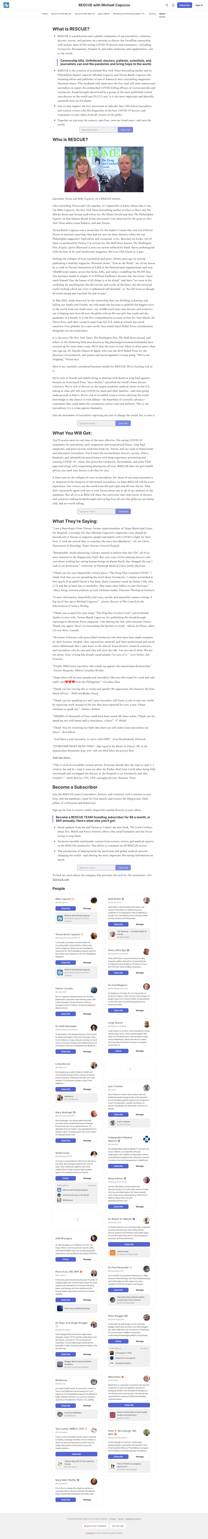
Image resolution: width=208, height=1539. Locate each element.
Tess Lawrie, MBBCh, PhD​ (69, 1428)
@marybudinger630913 (65, 1115)
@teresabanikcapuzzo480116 (67, 937)
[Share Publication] (173, 5)
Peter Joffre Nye (117, 950)
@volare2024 (60, 992)
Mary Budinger (63, 1112)
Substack (90, 1533)
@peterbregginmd (116, 1319)
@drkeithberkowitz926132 (66, 1029)
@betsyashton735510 (117, 1182)
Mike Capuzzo (63, 898)
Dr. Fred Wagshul (117, 985)
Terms (121, 1518)
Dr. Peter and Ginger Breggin (71, 1322)
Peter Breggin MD (118, 1315)
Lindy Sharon (115, 1022)
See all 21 (144, 1348)
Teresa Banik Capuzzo (67, 934)
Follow (66, 1178)
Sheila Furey (62, 1152)
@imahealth (113, 1144)
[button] (44, 13)
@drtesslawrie (61, 1432)
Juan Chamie (115, 1086)
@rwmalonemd (114, 1222)
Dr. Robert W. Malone (120, 1219)
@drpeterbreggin (62, 1329)
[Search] (167, 5)
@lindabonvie (61, 1067)
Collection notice (133, 1518)
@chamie (112, 1089)
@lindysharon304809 (117, 1026)
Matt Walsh (114, 898)
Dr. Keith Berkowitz (66, 1026)
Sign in (199, 5)
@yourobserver (114, 902)
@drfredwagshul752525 (118, 988)
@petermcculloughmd (117, 1437)
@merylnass (113, 1380)
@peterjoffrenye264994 (118, 953)
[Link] (48, 29)
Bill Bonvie (61, 1380)
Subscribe (184, 5)
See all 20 (92, 1185)
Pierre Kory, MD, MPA (67, 1271)
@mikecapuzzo (61, 902)
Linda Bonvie (62, 1063)
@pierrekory (60, 1275)
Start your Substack (96, 1526)
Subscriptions (63, 1185)
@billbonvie (60, 1383)
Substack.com (60, 880)
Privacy (113, 1518)
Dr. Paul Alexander (118, 1267)
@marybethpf (61, 1483)
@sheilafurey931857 (63, 1156)
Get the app (118, 1526)
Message (87, 908)
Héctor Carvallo (64, 988)
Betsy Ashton (115, 1178)
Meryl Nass (114, 1376)
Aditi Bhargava (63, 1238)
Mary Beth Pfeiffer (65, 1480)
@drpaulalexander (116, 1271)
